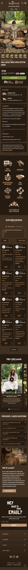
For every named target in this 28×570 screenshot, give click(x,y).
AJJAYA (13, 563)
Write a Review (22, 241)
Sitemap (19, 563)
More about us (9, 491)
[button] (2, 2)
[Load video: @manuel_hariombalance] (11, 379)
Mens (16, 9)
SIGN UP (14, 525)
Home (12, 9)
